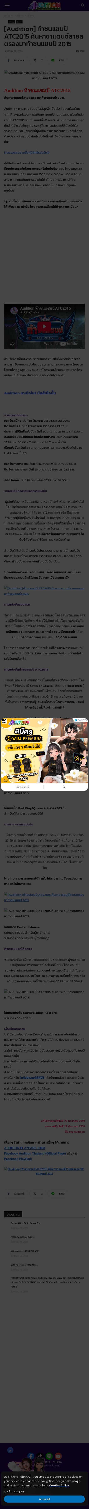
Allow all (44, 1499)
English (20, 1491)
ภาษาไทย (8, 1491)
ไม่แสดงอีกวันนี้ (22, 787)
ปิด (64, 787)
